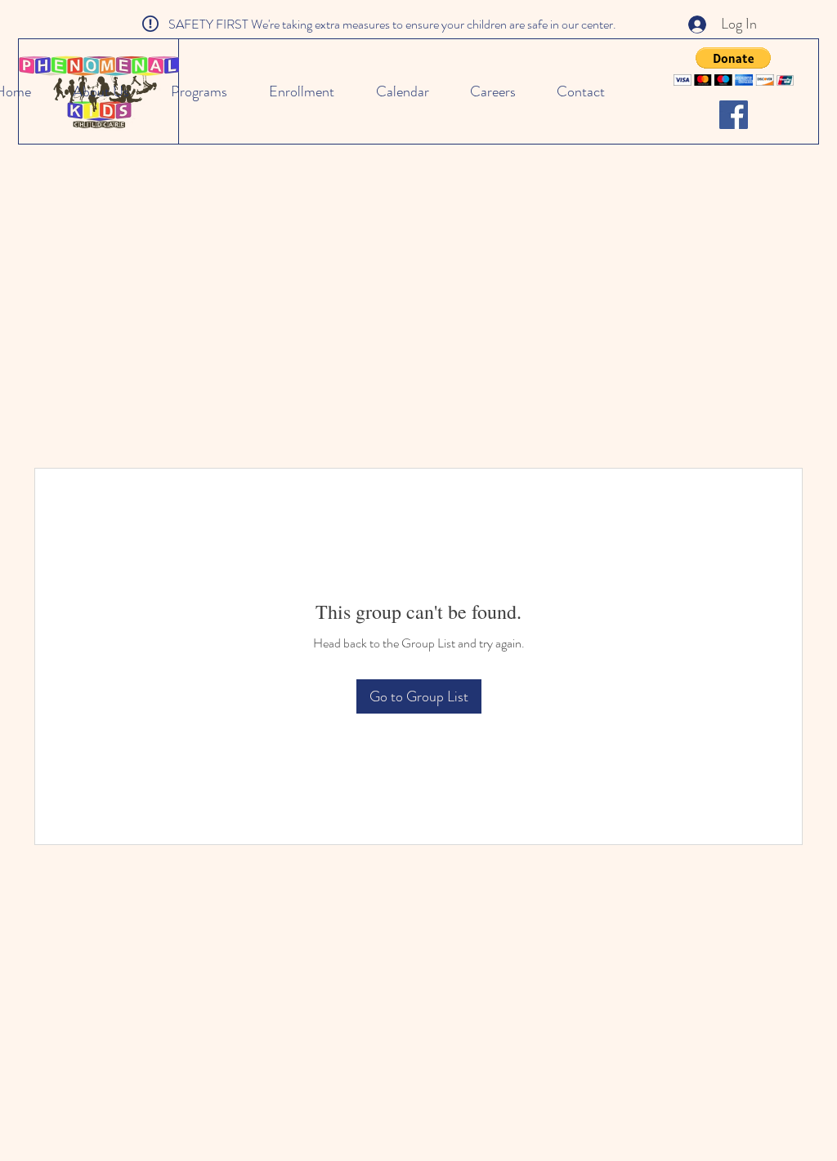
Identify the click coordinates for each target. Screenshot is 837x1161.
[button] (734, 66)
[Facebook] (733, 114)
